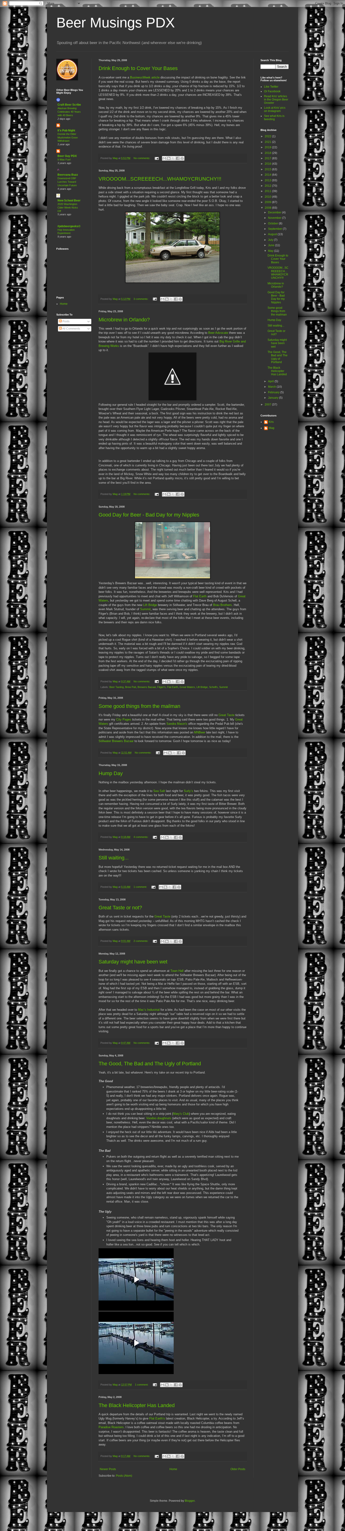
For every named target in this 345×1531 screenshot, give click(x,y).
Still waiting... (114, 858)
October (273, 223)
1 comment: (141, 886)
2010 (268, 196)
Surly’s (188, 791)
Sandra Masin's (177, 723)
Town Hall (177, 971)
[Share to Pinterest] (182, 158)
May (271, 251)
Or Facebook (272, 91)
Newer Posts (108, 1469)
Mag (271, 428)
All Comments (71, 328)
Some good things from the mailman (139, 706)
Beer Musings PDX (115, 22)
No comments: (142, 158)
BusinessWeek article (145, 77)
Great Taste (226, 715)
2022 (268, 136)
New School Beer (69, 200)
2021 (268, 142)
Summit (145, 609)
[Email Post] (156, 158)
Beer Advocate (218, 332)
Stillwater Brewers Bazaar (116, 741)
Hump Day (111, 773)
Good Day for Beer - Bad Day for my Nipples (149, 515)
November (275, 217)
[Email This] (164, 158)
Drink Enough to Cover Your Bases (138, 68)
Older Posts (237, 1469)
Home (173, 1469)
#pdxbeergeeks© (69, 226)
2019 (268, 147)
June (271, 245)
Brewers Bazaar (147, 687)
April (271, 381)
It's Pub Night (66, 130)
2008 (268, 207)
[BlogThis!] (168, 158)
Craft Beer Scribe (69, 104)
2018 (268, 153)
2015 (268, 169)
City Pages (124, 719)
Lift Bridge (150, 605)
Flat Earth (200, 596)
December (275, 212)
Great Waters (187, 687)
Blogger (190, 1500)
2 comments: (141, 941)
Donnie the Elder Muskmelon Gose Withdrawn (68, 137)
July (271, 240)
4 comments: (141, 837)
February (274, 392)
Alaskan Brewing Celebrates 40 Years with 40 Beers (69, 112)
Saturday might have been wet (133, 962)
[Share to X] (173, 158)
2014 (268, 174)
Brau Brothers (222, 605)
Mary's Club (181, 1113)
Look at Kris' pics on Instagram (274, 109)
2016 (268, 163)
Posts (65, 321)
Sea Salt (159, 791)
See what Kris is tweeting (274, 117)
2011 (268, 191)
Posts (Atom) (124, 1475)
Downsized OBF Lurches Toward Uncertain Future (67, 182)
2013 (268, 180)
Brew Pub (130, 687)
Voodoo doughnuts (159, 1118)
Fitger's (161, 687)
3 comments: (141, 298)
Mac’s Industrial (149, 1009)
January (273, 397)
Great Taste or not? (120, 907)
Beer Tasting (116, 687)
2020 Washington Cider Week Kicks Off (68, 207)
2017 (268, 158)
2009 (268, 202)
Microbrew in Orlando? (124, 320)
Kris (271, 422)
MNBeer (199, 732)
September (275, 228)
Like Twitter (271, 86)
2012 (268, 185)
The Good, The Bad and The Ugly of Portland (150, 1063)
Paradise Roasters (111, 1427)
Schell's (213, 687)
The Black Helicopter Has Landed (137, 1405)
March (272, 386)
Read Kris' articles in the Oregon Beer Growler (276, 100)
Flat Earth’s (157, 1418)
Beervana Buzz (68, 174)
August (273, 234)
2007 (268, 404)
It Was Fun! (64, 159)
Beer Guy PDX (67, 156)
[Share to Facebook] (177, 158)
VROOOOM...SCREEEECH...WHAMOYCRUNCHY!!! (160, 179)
